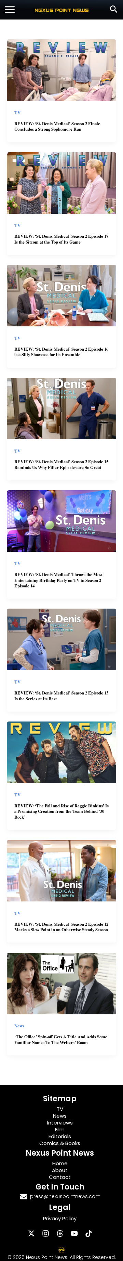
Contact (60, 1177)
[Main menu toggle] (9, 10)
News (19, 1026)
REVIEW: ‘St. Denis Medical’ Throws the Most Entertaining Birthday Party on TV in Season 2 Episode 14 (58, 580)
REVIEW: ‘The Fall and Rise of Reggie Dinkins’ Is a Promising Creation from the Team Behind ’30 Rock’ (61, 811)
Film (60, 1129)
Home (60, 1163)
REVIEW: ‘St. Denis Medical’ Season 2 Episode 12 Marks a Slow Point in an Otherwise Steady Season (61, 927)
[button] (114, 10)
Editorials (60, 1136)
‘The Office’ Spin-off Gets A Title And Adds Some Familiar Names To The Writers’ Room (60, 1039)
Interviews (60, 1122)
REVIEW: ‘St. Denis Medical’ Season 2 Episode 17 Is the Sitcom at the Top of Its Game (61, 239)
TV (17, 112)
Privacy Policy (60, 1218)
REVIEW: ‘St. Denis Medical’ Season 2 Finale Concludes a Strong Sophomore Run (57, 126)
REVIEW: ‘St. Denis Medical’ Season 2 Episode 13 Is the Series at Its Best (61, 696)
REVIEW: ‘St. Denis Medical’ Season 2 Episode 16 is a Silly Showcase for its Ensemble (61, 352)
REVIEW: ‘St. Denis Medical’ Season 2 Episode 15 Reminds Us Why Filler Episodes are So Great (61, 464)
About (60, 1170)
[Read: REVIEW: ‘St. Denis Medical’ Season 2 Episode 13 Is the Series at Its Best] (61, 639)
